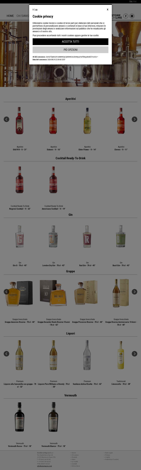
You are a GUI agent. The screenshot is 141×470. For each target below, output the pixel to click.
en (36, 9)
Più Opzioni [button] (71, 49)
